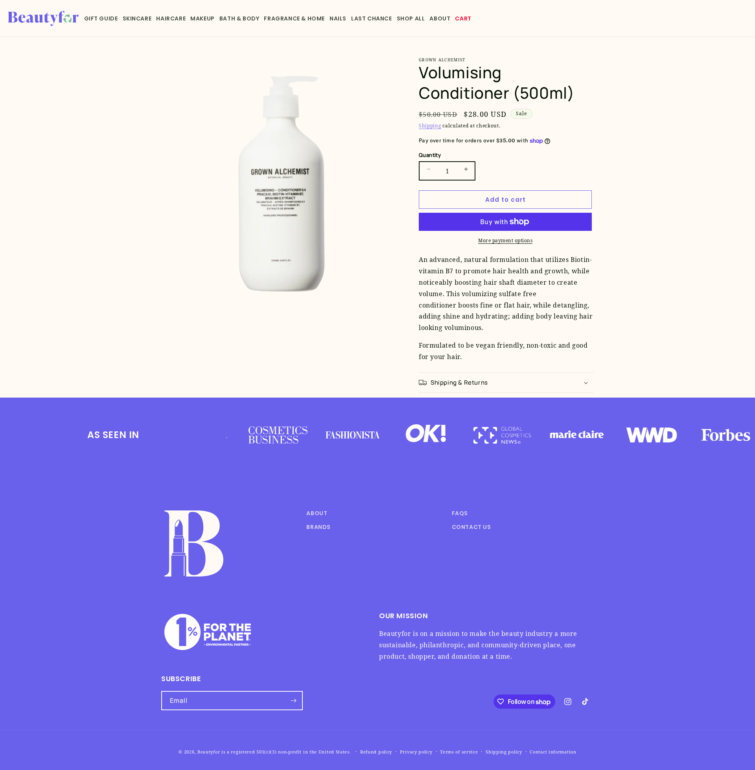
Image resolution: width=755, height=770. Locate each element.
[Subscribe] (293, 700)
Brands (318, 527)
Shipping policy (504, 752)
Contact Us (471, 527)
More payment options (505, 240)
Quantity (430, 154)
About (316, 513)
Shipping (430, 125)
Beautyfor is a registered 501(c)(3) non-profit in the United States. (274, 752)
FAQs (460, 513)
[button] (101, 18)
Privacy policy (416, 752)
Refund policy (376, 752)
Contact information (553, 752)
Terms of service (459, 752)
